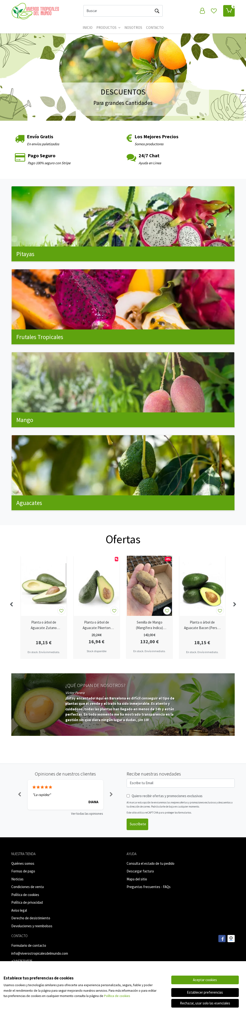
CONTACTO (155, 27)
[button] (18, 77)
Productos (106, 27)
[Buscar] (157, 11)
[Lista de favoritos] (214, 11)
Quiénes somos (22, 863)
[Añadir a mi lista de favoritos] (61, 611)
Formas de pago (23, 871)
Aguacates (29, 503)
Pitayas (25, 254)
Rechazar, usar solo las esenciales (205, 1003)
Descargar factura (140, 871)
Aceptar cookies (205, 980)
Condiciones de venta (27, 886)
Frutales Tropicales (39, 337)
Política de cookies (25, 894)
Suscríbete (138, 824)
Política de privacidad (27, 902)
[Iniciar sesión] (202, 11)
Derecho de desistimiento (30, 918)
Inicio (87, 27)
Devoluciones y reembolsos (31, 926)
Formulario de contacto (28, 945)
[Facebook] (222, 938)
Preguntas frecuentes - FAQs (149, 886)
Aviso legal (19, 910)
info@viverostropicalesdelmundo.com (39, 953)
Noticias (17, 879)
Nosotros (133, 27)
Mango (24, 420)
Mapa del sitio (137, 879)
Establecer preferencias (205, 992)
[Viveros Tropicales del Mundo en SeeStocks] (231, 938)
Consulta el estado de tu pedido (150, 863)
